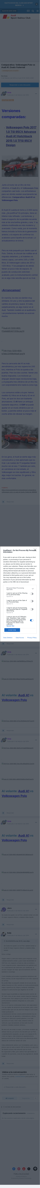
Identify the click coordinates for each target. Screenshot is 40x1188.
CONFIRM (12, 630)
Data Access (20, 637)
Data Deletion (7, 637)
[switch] (31, 594)
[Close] (36, 551)
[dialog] (20, 594)
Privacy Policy (32, 637)
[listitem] (19, 588)
